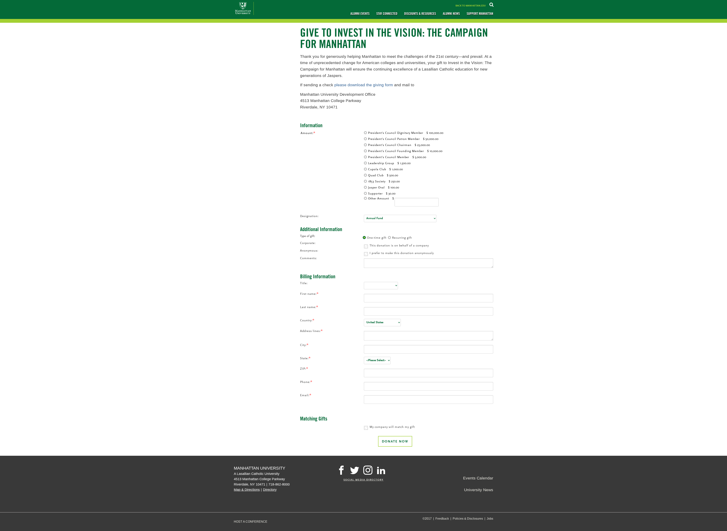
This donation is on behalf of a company (399, 245)
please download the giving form (363, 85)
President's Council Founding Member (396, 151)
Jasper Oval (376, 187)
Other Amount (378, 198)
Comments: (308, 258)
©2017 (427, 518)
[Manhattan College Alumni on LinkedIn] (381, 470)
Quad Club (376, 175)
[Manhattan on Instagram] (367, 470)
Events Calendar (478, 478)
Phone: (305, 382)
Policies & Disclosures (468, 518)
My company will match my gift (392, 427)
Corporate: (308, 243)
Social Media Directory (363, 480)
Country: (306, 320)
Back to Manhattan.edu (471, 6)
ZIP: (303, 368)
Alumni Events (360, 13)
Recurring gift (402, 237)
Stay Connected (386, 13)
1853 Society (376, 181)
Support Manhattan (480, 13)
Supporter (375, 193)
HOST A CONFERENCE (250, 521)
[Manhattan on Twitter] (354, 470)
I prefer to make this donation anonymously (402, 253)
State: (304, 358)
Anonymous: (309, 250)
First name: (308, 294)
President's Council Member (388, 157)
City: (303, 345)
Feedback (442, 518)
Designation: (309, 216)
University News (478, 490)
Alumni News (451, 13)
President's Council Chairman (389, 145)
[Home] (244, 8)
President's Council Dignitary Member (395, 133)
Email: (304, 395)
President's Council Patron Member (394, 139)
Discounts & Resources (420, 13)
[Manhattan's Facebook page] (341, 470)
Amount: (307, 133)
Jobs (490, 518)
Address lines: (310, 331)
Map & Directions (247, 490)
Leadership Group (381, 163)
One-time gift (376, 237)
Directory (270, 490)
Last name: (308, 307)
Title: (304, 283)
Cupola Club (377, 169)
